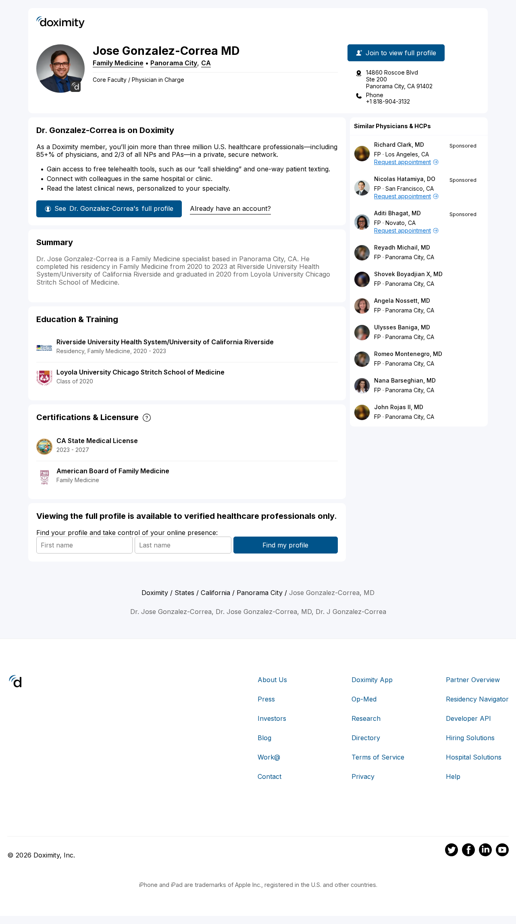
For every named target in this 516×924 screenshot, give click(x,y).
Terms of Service (378, 757)
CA (206, 63)
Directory (366, 738)
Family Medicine (118, 63)
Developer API (468, 718)
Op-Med (364, 699)
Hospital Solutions (473, 757)
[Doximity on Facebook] (468, 851)
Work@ (269, 757)
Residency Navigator (477, 699)
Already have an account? (230, 208)
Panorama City (173, 63)
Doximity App (372, 680)
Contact (269, 776)
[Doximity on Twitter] (451, 851)
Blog (264, 738)
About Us (272, 680)
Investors (272, 718)
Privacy (363, 776)
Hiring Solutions (470, 738)
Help (453, 776)
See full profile (113, 208)
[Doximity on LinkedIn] (485, 851)
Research (366, 718)
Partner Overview (473, 680)
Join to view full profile (401, 53)
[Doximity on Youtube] (502, 851)
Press (266, 699)
